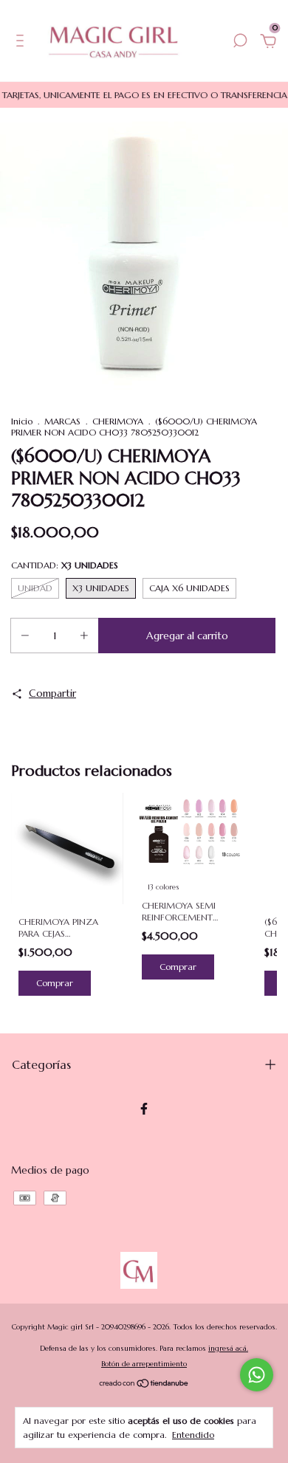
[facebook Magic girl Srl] (144, 1109)
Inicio (21, 421)
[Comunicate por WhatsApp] (256, 1374)
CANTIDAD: (64, 565)
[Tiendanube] (144, 1384)
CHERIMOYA (117, 421)
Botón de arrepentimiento (144, 1364)
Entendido (193, 1434)
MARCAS (62, 421)
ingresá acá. (228, 1348)
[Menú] (22, 43)
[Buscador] (240, 43)
